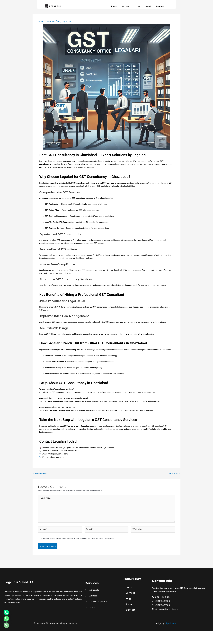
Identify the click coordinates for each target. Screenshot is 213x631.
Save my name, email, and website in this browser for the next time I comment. (77, 538)
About (148, 6)
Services (125, 6)
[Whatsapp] (6, 619)
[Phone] (6, 612)
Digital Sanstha (172, 623)
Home (114, 6)
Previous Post (40, 473)
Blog (138, 6)
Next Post (174, 473)
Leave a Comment (46, 21)
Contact (160, 6)
